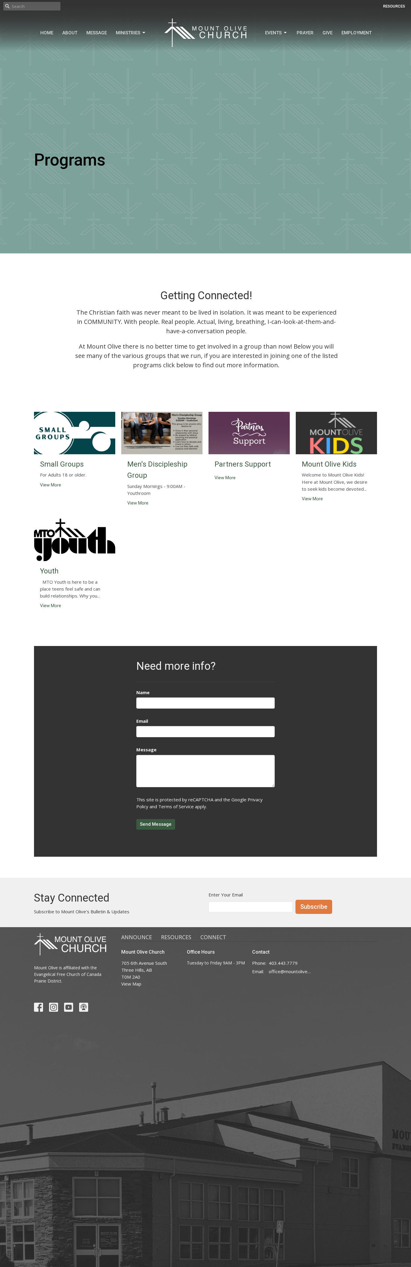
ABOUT (69, 33)
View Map (131, 984)
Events (273, 33)
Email (142, 721)
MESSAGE (96, 33)
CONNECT (213, 937)
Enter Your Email (226, 895)
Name (143, 692)
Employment (356, 33)
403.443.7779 (283, 963)
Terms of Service (176, 806)
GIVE (327, 33)
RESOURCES (394, 6)
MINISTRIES (128, 33)
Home (46, 33)
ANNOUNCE (136, 937)
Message (146, 750)
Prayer (305, 33)
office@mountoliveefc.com (290, 971)
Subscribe (313, 906)
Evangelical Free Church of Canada (67, 974)
